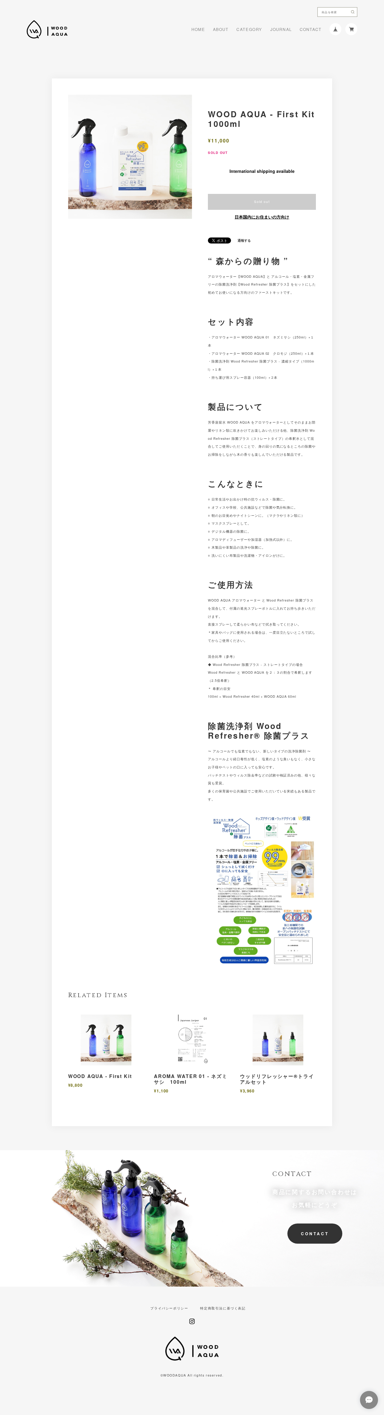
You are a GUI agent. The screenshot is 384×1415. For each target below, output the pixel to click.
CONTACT (310, 29)
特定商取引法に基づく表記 (222, 1308)
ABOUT (221, 29)
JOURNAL (281, 29)
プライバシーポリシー (169, 1308)
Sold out (262, 201)
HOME (198, 29)
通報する (244, 240)
